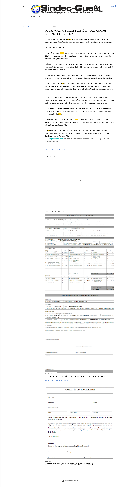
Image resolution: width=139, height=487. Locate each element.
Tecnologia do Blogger (71, 480)
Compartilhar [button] (27, 27)
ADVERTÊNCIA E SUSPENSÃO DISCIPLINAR (69, 464)
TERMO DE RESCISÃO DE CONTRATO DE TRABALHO (75, 376)
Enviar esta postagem (61, 149)
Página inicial (37, 17)
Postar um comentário (61, 380)
